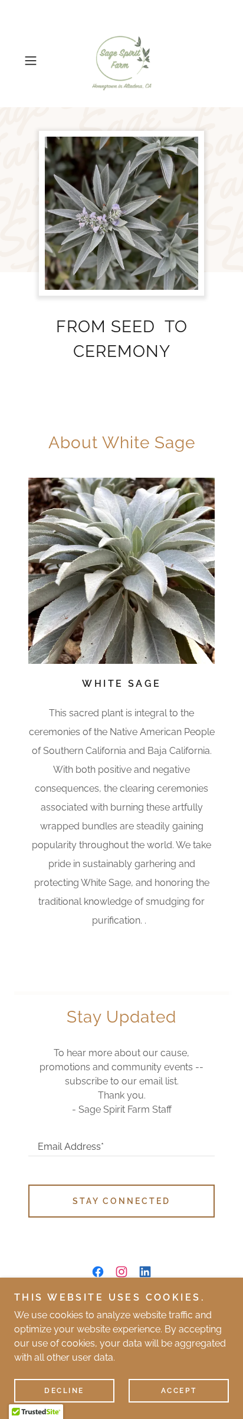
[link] (122, 60)
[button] (34, 60)
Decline (64, 1391)
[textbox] (121, 1141)
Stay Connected (121, 1201)
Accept (178, 1391)
